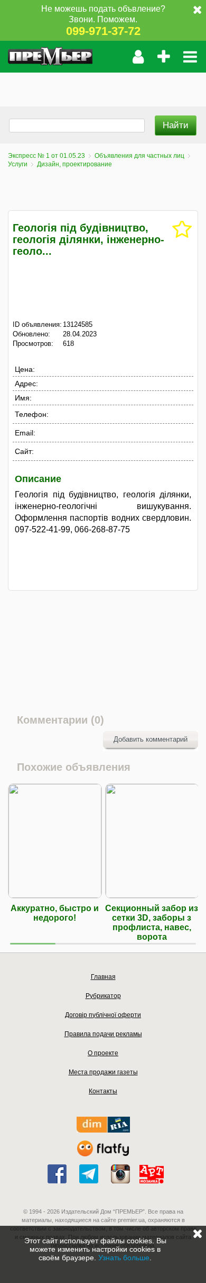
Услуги (17, 164)
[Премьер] (50, 57)
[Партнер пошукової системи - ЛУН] (103, 1154)
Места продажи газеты (103, 1072)
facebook (57, 1173)
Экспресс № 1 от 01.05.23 (46, 155)
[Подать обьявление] (163, 56)
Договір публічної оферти (103, 1015)
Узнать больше (123, 1257)
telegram (88, 1173)
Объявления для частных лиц (139, 155)
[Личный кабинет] (138, 56)
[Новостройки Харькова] (103, 1130)
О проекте (103, 1053)
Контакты (103, 1091)
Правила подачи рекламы (103, 1034)
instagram (120, 1173)
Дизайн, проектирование (74, 164)
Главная (103, 977)
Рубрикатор (103, 996)
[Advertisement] (103, 86)
